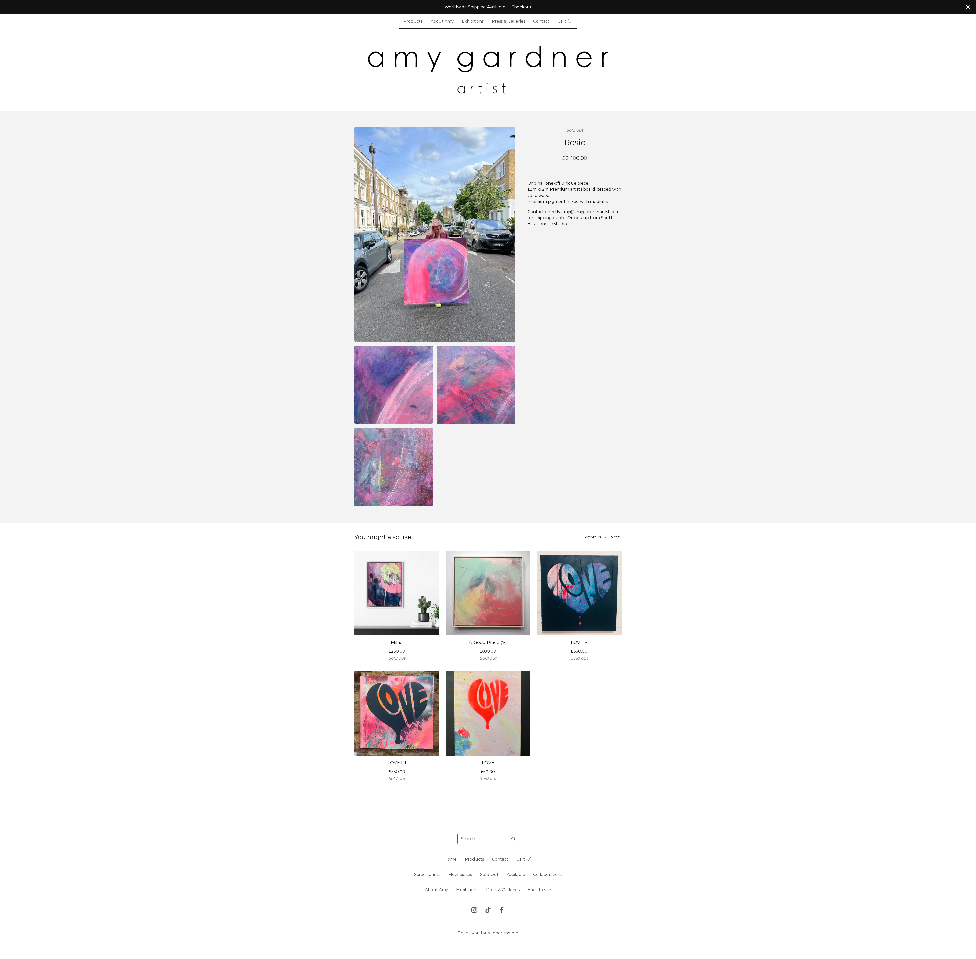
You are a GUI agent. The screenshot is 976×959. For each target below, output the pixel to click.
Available (516, 874)
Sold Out (489, 874)
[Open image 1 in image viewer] (434, 234)
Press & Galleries (508, 21)
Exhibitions (473, 21)
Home (450, 859)
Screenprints (427, 874)
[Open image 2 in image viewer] (393, 385)
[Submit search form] (513, 839)
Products (412, 21)
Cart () (565, 21)
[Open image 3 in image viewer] (476, 385)
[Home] (488, 69)
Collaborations (547, 874)
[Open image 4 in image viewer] (393, 467)
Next (615, 537)
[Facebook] (502, 910)
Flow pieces (460, 874)
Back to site (539, 889)
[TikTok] (488, 910)
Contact (541, 21)
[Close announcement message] (968, 7)
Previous (592, 537)
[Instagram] (474, 910)
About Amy (442, 21)
